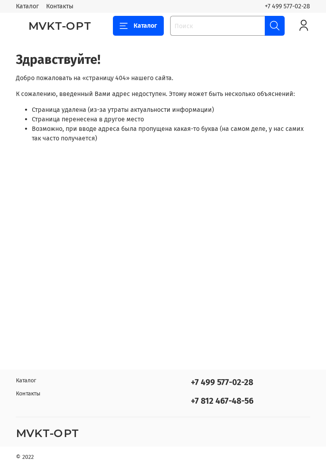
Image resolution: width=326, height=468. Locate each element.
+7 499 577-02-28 (287, 6)
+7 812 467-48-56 (222, 401)
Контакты (60, 6)
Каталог (27, 6)
